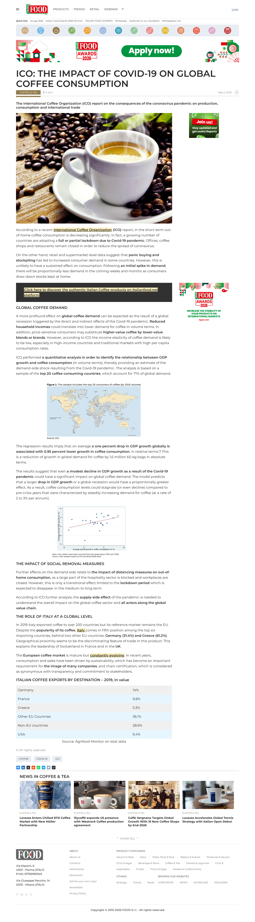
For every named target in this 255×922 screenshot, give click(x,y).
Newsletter (76, 887)
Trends (79, 9)
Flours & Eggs (158, 869)
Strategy (121, 882)
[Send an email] (48, 767)
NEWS (184, 882)
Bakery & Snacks (190, 857)
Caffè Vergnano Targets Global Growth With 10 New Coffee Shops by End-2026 (153, 821)
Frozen (140, 869)
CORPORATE (166, 882)
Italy (81, 630)
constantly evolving (107, 655)
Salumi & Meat (125, 857)
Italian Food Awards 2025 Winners (64, 21)
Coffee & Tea (28, 92)
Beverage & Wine (148, 863)
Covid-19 (41, 758)
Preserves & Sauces (218, 857)
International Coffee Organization (83, 230)
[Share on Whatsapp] (38, 767)
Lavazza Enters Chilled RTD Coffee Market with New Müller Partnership (45, 821)
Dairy (143, 857)
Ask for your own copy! (83, 881)
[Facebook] (17, 894)
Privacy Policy (78, 893)
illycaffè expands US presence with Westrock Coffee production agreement (99, 821)
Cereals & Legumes (197, 863)
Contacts (75, 863)
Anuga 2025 (36, 21)
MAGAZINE (221, 882)
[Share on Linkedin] (23, 767)
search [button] (122, 9)
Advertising (77, 869)
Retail (94, 9)
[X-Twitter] (26, 894)
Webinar (111, 9)
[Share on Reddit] (33, 767)
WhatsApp (121, 21)
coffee (23, 758)
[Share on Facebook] (18, 767)
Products (61, 9)
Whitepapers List (171, 21)
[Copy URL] (53, 767)
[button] (18, 9)
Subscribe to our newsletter (144, 21)
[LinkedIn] (22, 894)
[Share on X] (28, 767)
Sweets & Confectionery (187, 869)
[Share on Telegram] (43, 767)
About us (75, 857)
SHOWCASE (201, 882)
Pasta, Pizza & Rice (163, 857)
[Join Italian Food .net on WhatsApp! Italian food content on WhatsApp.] (204, 125)
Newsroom (76, 875)
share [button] (236, 92)
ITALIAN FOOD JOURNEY (99, 21)
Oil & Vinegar (124, 863)
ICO (57, 758)
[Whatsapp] (31, 894)
